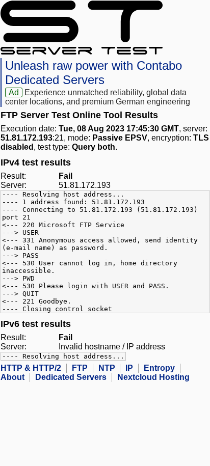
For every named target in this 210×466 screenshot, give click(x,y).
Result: (13, 176)
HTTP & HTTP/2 (31, 368)
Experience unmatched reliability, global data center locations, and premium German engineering (97, 97)
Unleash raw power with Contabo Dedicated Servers (93, 73)
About (12, 377)
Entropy (159, 368)
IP (129, 368)
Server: (14, 185)
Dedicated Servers (71, 377)
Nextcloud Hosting (153, 377)
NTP (106, 368)
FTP (80, 368)
